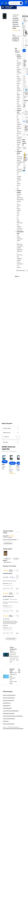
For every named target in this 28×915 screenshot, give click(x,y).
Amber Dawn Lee (6, 703)
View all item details (20, 270)
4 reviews (10, 537)
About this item (7, 423)
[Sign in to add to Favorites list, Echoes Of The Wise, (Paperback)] (4, 457)
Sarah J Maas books (7, 708)
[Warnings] (18, 442)
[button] (16, 50)
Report (17, 588)
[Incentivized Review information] (11, 585)
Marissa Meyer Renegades (8, 713)
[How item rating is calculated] (17, 539)
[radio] (16, 39)
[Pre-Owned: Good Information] (26, 43)
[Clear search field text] (19, 3)
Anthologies (6, 721)
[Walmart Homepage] (6, 3)
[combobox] (15, 3)
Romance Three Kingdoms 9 (9, 695)
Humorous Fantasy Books (8, 723)
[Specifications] (18, 432)
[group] (18, 30)
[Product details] (18, 428)
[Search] (21, 3)
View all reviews (8, 543)
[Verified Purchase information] (14, 570)
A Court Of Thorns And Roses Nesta (11, 710)
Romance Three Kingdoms (9, 697)
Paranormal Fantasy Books (9, 718)
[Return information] (23, 29)
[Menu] (2, 3)
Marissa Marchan (6, 705)
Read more (5, 625)
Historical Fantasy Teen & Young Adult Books (13, 716)
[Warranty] (16, 437)
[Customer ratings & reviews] (18, 531)
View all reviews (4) (10, 638)
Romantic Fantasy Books (8, 700)
